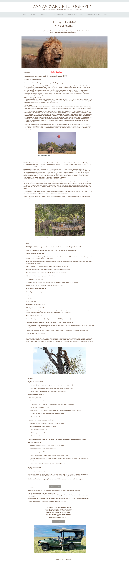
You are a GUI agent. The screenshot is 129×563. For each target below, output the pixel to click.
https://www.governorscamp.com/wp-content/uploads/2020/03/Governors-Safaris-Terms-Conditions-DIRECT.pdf (58, 498)
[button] (60, 220)
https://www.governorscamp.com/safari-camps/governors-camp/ (45, 178)
